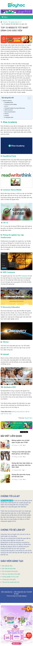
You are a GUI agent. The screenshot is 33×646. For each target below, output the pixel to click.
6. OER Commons (8, 110)
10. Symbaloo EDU (8, 117)
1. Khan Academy (7, 100)
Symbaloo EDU (10, 387)
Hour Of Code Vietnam (20, 596)
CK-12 (5, 223)
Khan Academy (10, 122)
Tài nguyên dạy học (14, 22)
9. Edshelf (6, 115)
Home (4, 22)
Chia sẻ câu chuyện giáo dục (10, 582)
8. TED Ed (6, 113)
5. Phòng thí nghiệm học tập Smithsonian (14, 108)
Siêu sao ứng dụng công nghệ (11, 574)
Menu (5, 17)
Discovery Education (11, 307)
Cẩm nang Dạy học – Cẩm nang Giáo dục (13, 592)
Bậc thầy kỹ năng (7, 566)
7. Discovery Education (9, 112)
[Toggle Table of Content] (28, 98)
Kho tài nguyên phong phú (10, 571)
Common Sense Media (12, 190)
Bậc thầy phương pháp (9, 568)
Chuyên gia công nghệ (8, 579)
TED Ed (5, 342)
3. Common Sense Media (10, 104)
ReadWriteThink (9, 156)
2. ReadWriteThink (8, 102)
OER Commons (9, 272)
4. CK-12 (6, 106)
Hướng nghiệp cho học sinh (10, 577)
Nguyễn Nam (28, 418)
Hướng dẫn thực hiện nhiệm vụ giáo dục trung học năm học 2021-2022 (22, 465)
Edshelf (6, 354)
